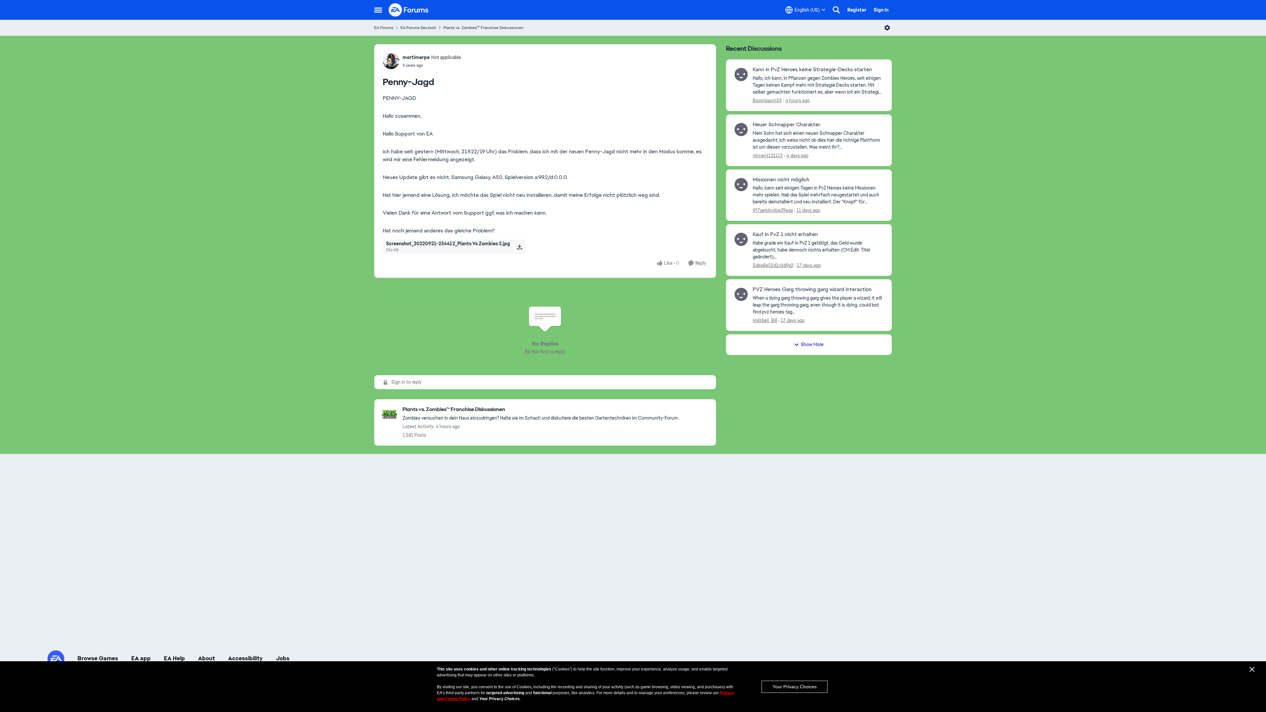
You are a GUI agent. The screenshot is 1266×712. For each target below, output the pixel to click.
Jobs (282, 658)
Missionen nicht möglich (781, 179)
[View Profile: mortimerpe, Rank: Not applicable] (391, 61)
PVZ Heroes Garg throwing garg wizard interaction (812, 289)
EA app (141, 658)
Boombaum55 (767, 101)
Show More (812, 344)
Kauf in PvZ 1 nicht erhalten (785, 234)
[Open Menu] (887, 27)
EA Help (174, 658)
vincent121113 (768, 156)
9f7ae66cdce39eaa (773, 210)
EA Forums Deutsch (418, 27)
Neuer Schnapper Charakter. (787, 124)
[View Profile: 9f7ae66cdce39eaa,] (741, 184)
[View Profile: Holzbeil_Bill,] (741, 294)
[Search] (836, 10)
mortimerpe (416, 57)
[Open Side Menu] (378, 10)
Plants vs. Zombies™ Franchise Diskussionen (483, 27)
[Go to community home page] (409, 9)
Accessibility (245, 658)
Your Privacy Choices (794, 686)
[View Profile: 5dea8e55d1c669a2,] (741, 239)
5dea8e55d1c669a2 (773, 265)
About (206, 658)
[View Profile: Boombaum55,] (741, 74)
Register (856, 10)
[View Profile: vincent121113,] (741, 129)
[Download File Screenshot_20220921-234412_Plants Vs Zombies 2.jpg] (519, 246)
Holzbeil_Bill (765, 320)
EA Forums (383, 27)
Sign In (881, 10)
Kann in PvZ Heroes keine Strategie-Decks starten (812, 69)
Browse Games (97, 658)
